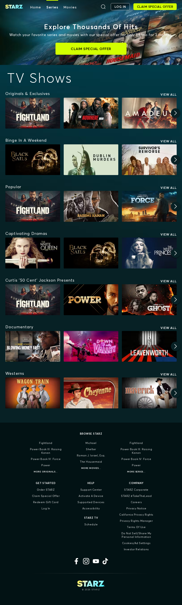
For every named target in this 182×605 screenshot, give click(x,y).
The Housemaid (91, 461)
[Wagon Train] (32, 392)
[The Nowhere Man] (91, 113)
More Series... (136, 471)
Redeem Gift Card (46, 502)
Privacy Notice (136, 508)
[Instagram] (86, 561)
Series (52, 7)
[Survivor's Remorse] (149, 159)
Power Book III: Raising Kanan (46, 451)
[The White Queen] (32, 253)
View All (168, 95)
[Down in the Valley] (91, 346)
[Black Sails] (32, 159)
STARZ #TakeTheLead (136, 496)
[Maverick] (149, 392)
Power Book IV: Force (46, 459)
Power (45, 465)
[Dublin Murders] (91, 159)
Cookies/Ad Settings (136, 543)
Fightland (45, 443)
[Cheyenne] (91, 392)
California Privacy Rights (136, 514)
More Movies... (91, 468)
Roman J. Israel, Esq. (91, 455)
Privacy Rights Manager (136, 520)
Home (35, 7)
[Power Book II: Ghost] (149, 299)
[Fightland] (32, 113)
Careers (136, 502)
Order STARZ (46, 489)
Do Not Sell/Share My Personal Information (136, 535)
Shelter (91, 449)
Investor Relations (136, 549)
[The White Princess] (149, 253)
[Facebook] (76, 561)
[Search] (103, 6)
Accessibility (91, 508)
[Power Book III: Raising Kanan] (91, 206)
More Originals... (46, 471)
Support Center (91, 489)
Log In (46, 508)
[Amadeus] (149, 113)
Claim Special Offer (46, 496)
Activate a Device (91, 496)
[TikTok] (106, 561)
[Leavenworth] (149, 346)
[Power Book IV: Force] (149, 206)
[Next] (175, 113)
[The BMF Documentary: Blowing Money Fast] (32, 346)
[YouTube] (96, 561)
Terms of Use (136, 527)
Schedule (91, 524)
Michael (91, 443)
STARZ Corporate (136, 489)
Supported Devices (91, 502)
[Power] (91, 299)
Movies (70, 7)
